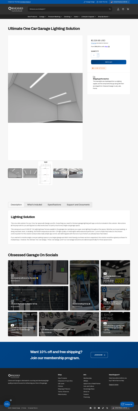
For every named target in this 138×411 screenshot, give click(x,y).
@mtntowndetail (15, 306)
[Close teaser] (11, 400)
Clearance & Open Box (65, 381)
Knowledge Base (89, 389)
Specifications (54, 205)
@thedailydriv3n (15, 280)
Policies (60, 386)
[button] (128, 9)
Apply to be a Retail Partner (92, 383)
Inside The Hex (103, 2)
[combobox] (70, 9)
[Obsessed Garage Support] (123, 9)
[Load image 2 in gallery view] (30, 173)
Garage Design (90, 2)
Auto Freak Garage (108, 280)
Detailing (67, 16)
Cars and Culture (88, 386)
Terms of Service (63, 391)
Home (76, 16)
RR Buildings (106, 332)
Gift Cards (61, 383)
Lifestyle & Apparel (87, 16)
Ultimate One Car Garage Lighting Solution (30, 20)
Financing (86, 397)
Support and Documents (78, 205)
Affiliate (85, 381)
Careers (86, 394)
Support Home (113, 384)
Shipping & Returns (64, 389)
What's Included (34, 205)
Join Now (98, 355)
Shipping (93, 43)
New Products (62, 378)
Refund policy (62, 394)
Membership (87, 378)
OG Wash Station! (25, 2)
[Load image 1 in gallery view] (15, 173)
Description (16, 205)
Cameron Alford (15, 332)
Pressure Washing (54, 16)
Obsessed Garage (16, 408)
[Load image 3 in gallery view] (45, 173)
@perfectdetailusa (77, 306)
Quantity (95, 51)
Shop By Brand (103, 16)
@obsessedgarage (47, 332)
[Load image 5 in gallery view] (75, 173)
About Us (86, 391)
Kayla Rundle (106, 306)
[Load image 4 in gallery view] (60, 173)
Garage (41, 16)
